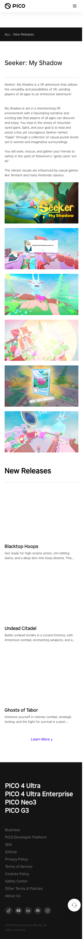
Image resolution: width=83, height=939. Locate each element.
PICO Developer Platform (26, 837)
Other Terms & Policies (24, 888)
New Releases (23, 34)
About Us (13, 895)
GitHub (11, 851)
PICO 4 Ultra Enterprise (39, 793)
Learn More (40, 739)
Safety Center (16, 881)
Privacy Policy (16, 859)
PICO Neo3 (20, 802)
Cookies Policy (17, 873)
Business (12, 829)
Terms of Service (19, 866)
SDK (8, 844)
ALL (7, 34)
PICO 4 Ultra (23, 785)
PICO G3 (17, 810)
